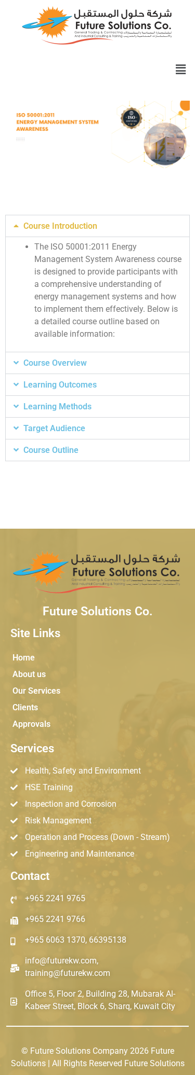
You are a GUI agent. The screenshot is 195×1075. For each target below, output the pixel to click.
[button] (181, 69)
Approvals (31, 724)
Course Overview (55, 363)
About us (29, 674)
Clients (25, 707)
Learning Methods (57, 406)
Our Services (36, 691)
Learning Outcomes (60, 385)
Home (23, 658)
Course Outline (51, 450)
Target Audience (54, 428)
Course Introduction (60, 226)
